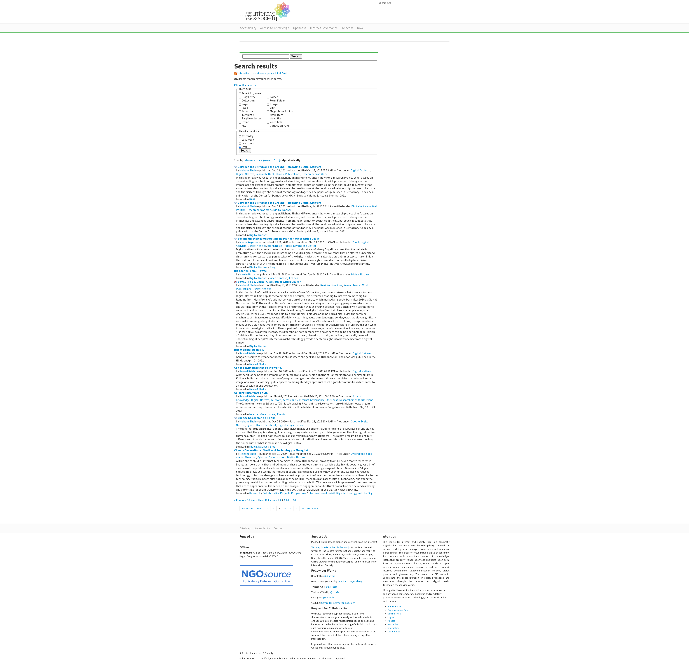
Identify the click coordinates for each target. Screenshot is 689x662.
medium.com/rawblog (350, 581)
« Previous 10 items (246, 500)
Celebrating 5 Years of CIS (251, 392)
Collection (248, 100)
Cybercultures (255, 425)
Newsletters (394, 613)
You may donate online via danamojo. (331, 547)
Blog (273, 267)
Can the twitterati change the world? (258, 367)
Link (272, 107)
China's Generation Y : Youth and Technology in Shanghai (271, 450)
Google (355, 421)
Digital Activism (360, 170)
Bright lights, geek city (249, 349)
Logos (391, 617)
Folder (274, 97)
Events (281, 414)
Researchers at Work (314, 174)
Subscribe (329, 576)
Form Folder (277, 100)
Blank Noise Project (279, 245)
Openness (299, 28)
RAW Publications (331, 285)
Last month (249, 143)
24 (294, 500)
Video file (275, 118)
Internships (394, 628)
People (391, 620)
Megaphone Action (281, 111)
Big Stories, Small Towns (250, 271)
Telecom (347, 28)
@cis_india (331, 586)
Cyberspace (358, 453)
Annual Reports (396, 606)
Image (274, 104)
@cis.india (328, 597)
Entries (293, 278)
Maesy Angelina (248, 242)
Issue (245, 107)
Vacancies (393, 624)
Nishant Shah (247, 170)
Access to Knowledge (274, 28)
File (244, 125)
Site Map (245, 528)
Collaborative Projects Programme (284, 493)
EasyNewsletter (251, 118)
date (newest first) (268, 160)
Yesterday (247, 136)
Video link (276, 122)
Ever (244, 146)
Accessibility (248, 28)
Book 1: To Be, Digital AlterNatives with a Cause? (269, 281)
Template (248, 115)
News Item (276, 115)
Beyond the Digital (304, 245)
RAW (360, 28)
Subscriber (248, 111)
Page (245, 104)
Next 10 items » (268, 500)
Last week (248, 139)
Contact (279, 528)
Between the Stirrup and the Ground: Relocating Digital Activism (279, 167)
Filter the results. (245, 85)
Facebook (270, 425)
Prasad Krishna (248, 353)
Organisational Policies (400, 610)
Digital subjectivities (290, 425)
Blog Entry (248, 97)
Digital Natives (245, 174)
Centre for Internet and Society (338, 602)
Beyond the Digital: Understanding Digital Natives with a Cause (279, 238)
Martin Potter (248, 274)
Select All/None (251, 93)
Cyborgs (262, 457)
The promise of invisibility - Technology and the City (340, 493)
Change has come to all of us (256, 418)
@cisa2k (334, 592)
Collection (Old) (280, 125)
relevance (249, 160)
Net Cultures (276, 174)
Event (245, 122)
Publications (293, 174)
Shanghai (250, 457)
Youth (356, 242)
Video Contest (278, 278)
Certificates (394, 631)
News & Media (257, 364)
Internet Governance (324, 28)
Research (261, 174)
